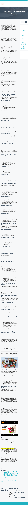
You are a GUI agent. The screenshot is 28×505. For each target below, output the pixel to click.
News (10, 492)
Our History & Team (11, 494)
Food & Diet (22, 57)
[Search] (26, 22)
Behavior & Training (23, 54)
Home (10, 491)
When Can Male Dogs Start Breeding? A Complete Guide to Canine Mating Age (23, 42)
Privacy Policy (10, 496)
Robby (17, 14)
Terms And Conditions (10, 498)
